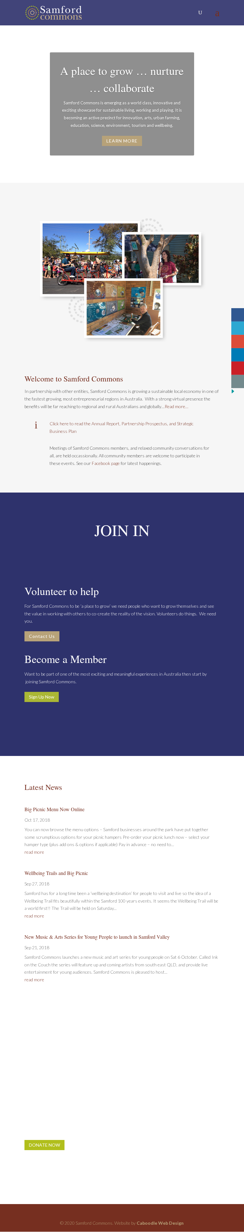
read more (34, 852)
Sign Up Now (41, 696)
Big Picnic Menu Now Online (54, 809)
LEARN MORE (122, 140)
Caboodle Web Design (160, 1223)
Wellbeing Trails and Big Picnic (56, 873)
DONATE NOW (44, 1145)
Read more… (176, 406)
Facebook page (106, 463)
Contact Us (42, 636)
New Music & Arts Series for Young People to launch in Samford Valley (97, 936)
